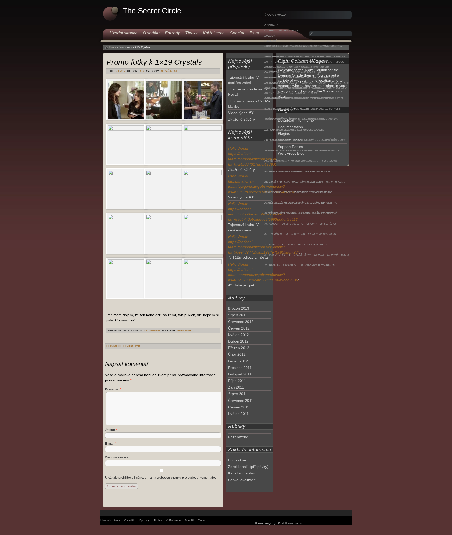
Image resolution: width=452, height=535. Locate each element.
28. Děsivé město (275, 203)
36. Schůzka (328, 223)
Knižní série (272, 56)
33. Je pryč (330, 213)
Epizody (269, 35)
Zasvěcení (282, 62)
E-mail (110, 443)
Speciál (269, 67)
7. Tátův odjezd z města (326, 98)
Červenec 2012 (240, 322)
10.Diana (318, 109)
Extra (268, 77)
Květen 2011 (238, 413)
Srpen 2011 (237, 394)
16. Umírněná (326, 140)
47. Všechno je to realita (318, 265)
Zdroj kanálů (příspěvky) (248, 467)
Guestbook (278, 82)
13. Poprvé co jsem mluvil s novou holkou (293, 129)
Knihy (268, 62)
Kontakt (322, 82)
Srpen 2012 (237, 315)
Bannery (308, 82)
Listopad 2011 (239, 374)
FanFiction (271, 72)
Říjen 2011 (237, 381)
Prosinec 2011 (240, 368)
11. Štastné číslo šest (279, 119)
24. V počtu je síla (276, 182)
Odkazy (294, 82)
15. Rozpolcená (303, 140)
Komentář (113, 389)
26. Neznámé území (276, 192)
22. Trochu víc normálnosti (283, 171)
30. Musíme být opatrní (321, 203)
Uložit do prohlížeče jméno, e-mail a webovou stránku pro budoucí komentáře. (160, 477)
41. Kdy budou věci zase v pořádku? (302, 244)
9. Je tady (303, 109)
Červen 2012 (239, 328)
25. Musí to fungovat (306, 182)
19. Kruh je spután (327, 150)
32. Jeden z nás (309, 213)
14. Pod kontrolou (277, 140)
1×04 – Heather (332, 46)
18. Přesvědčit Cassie (296, 150)
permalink (184, 330)
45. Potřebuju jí (338, 255)
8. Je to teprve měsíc (278, 109)
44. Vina (319, 255)
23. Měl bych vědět (319, 171)
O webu (336, 82)
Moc (312, 62)
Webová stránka (116, 457)
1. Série (313, 93)
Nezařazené (169, 71)
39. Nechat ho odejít (322, 234)
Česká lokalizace (242, 480)
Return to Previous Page (124, 346)
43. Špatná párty (300, 255)
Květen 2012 (238, 335)
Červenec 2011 (240, 400)
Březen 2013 (238, 308)
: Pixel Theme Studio (289, 523)
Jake (285, 72)
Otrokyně (299, 62)
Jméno (111, 430)
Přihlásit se (237, 460)
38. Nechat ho (295, 234)
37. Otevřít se (273, 234)
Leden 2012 (238, 361)
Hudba (300, 93)
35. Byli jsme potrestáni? (299, 223)
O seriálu (271, 25)
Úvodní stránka (275, 15)
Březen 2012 (238, 348)
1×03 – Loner (311, 46)
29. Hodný (296, 203)
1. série (269, 41)
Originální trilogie (331, 62)
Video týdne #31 (241, 113)
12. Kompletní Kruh (311, 119)
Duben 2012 (238, 341)
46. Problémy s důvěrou (280, 265)
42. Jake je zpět (274, 255)
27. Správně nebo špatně (309, 192)
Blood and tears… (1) (306, 72)
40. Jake (269, 244)
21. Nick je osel (297, 161)
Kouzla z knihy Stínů (278, 93)
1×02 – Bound (291, 46)
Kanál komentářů (242, 473)
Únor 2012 (237, 354)
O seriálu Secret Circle (281, 30)
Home (112, 47)
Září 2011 (236, 387)
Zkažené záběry (241, 119)
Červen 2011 (238, 407)
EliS (141, 71)
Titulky (269, 46)
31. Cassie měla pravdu (280, 213)
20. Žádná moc (274, 161)
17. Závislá (271, 150)
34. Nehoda (271, 223)
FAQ (346, 82)
